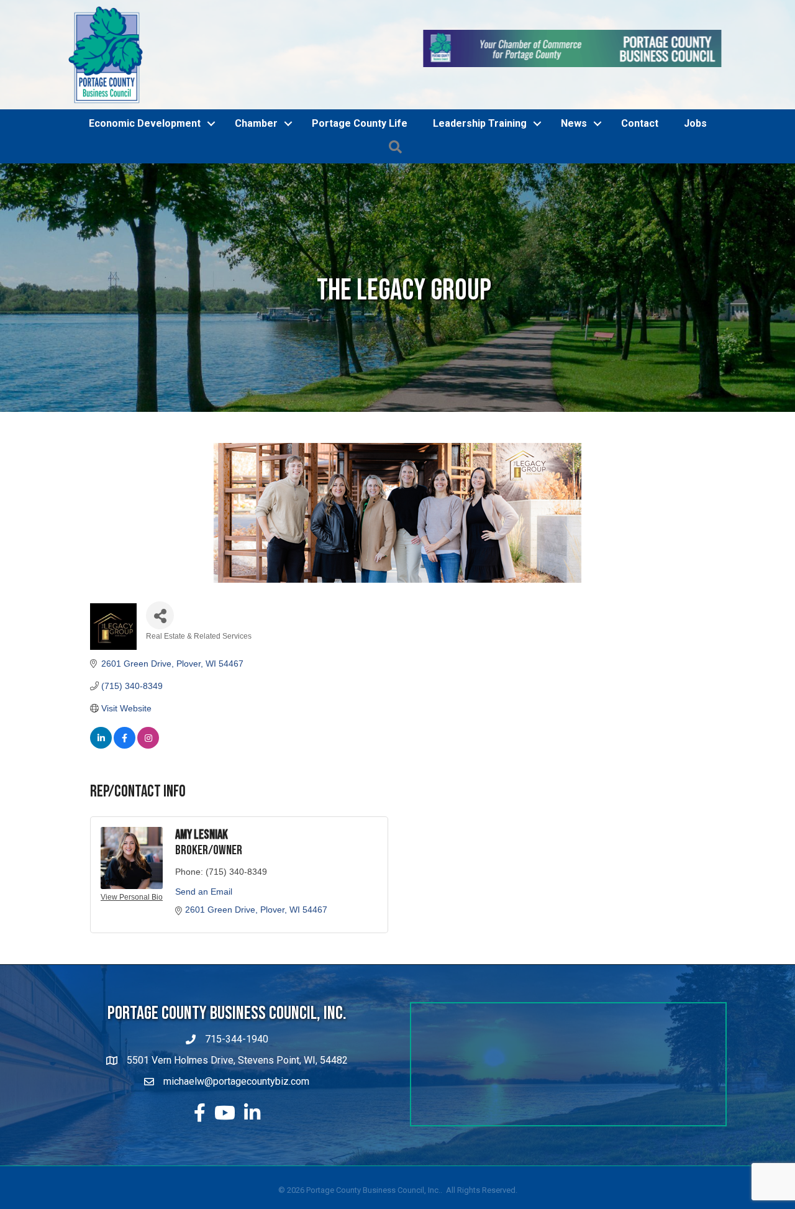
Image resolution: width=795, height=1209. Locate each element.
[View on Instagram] (148, 782)
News (574, 160)
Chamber (256, 160)
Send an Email (203, 928)
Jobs (695, 160)
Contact (639, 160)
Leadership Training (480, 160)
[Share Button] (160, 652)
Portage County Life (359, 160)
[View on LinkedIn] (101, 782)
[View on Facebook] (124, 782)
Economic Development (145, 160)
